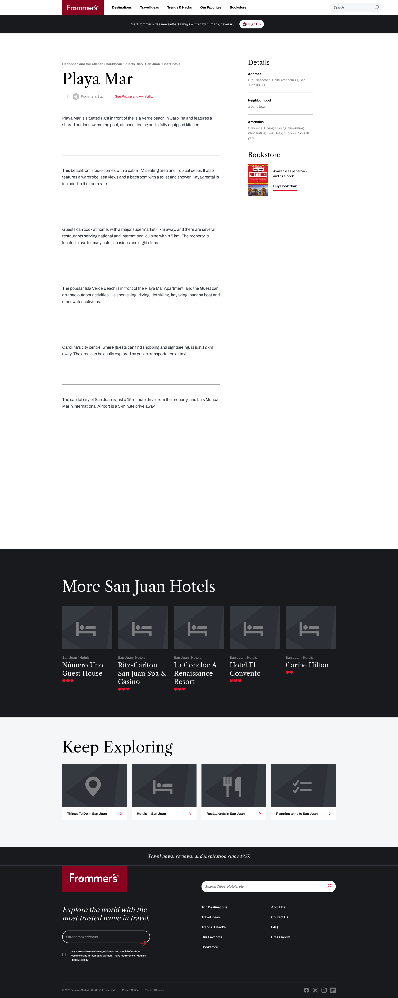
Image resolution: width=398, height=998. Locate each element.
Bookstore (238, 7)
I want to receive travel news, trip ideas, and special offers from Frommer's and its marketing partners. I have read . (108, 955)
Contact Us (279, 917)
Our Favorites (210, 7)
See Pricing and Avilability (134, 96)
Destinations (122, 7)
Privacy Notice (130, 990)
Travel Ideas (149, 7)
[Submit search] (378, 7)
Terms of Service (154, 990)
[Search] (329, 886)
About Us (278, 907)
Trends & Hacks (179, 7)
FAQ (274, 927)
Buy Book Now (285, 186)
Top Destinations (214, 907)
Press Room (280, 937)
